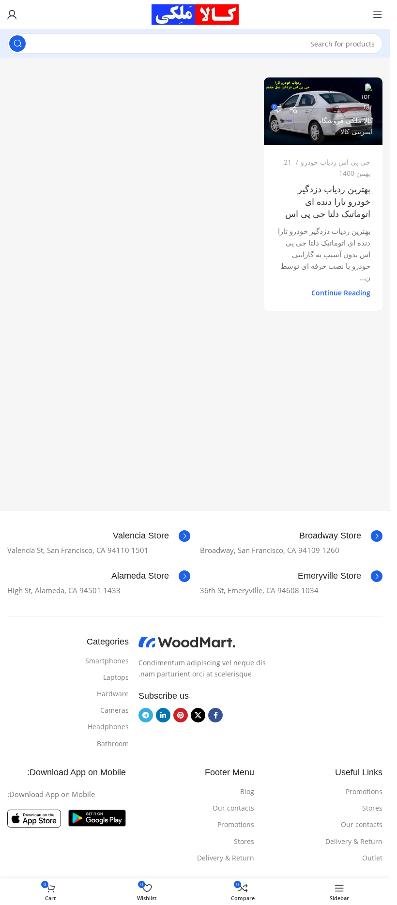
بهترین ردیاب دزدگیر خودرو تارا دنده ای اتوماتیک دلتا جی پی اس (327, 201)
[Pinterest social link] (180, 715)
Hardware (113, 693)
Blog (247, 791)
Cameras (114, 710)
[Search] (17, 43)
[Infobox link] (340, 536)
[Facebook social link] (215, 715)
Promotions (364, 791)
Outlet (372, 857)
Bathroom (113, 743)
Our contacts (361, 824)
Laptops (116, 677)
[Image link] (186, 641)
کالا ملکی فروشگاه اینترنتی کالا (345, 126)
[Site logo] (195, 13)
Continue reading (340, 293)
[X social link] (198, 715)
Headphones (108, 726)
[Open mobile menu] (377, 14)
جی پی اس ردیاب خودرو (335, 162)
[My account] (12, 14)
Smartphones (107, 660)
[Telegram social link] (145, 715)
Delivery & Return (353, 841)
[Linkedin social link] (163, 715)
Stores (372, 808)
